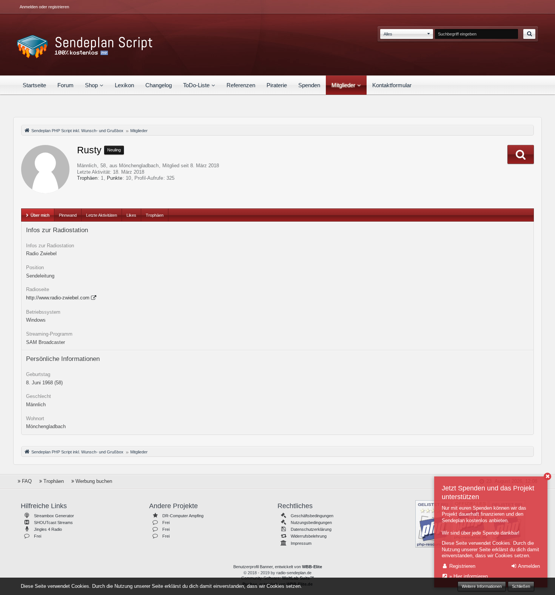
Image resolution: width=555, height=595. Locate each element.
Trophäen (87, 178)
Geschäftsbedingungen (312, 515)
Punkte (114, 178)
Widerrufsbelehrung (309, 536)
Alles (388, 34)
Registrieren (461, 566)
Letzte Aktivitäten (101, 215)
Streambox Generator (54, 515)
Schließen (521, 586)
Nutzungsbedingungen (311, 522)
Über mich (40, 215)
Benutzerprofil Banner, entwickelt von (277, 566)
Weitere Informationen (482, 586)
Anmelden (528, 566)
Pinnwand (68, 215)
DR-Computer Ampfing (183, 515)
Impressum (301, 543)
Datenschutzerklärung (311, 529)
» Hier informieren (468, 576)
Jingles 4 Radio (48, 529)
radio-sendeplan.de (293, 572)
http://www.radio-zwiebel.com (57, 298)
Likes (131, 215)
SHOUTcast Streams (53, 522)
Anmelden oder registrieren (44, 7)
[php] (433, 523)
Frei (37, 536)
